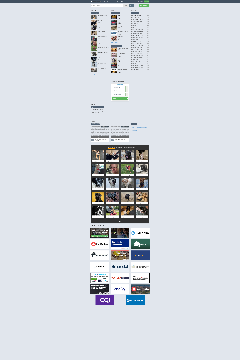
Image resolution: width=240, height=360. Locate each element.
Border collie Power (96, 189)
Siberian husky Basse (111, 189)
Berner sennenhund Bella (97, 216)
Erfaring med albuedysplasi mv (138, 67)
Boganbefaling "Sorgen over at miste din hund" (138, 37)
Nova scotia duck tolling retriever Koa (144, 189)
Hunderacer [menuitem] (117, 1)
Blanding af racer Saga (97, 175)
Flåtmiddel (134, 63)
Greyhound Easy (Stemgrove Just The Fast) (116, 216)
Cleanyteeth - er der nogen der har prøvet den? (138, 49)
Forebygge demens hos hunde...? (138, 55)
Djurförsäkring (134, 130)
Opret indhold (144, 5)
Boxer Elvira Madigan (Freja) (128, 175)
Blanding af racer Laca (97, 161)
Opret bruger (140, 1)
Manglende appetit (136, 69)
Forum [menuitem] (112, 1)
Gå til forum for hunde (95, 116)
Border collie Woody (140, 161)
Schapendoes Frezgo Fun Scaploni (143, 175)
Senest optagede (95, 13)
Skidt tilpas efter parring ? (138, 19)
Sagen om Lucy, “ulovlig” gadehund (138, 21)
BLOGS (93, 121)
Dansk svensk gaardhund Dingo (143, 216)
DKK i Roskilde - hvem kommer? (138, 65)
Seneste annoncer (115, 13)
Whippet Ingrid (110, 161)
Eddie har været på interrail (138, 47)
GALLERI (93, 10)
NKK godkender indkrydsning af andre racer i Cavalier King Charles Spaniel (138, 35)
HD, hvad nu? (135, 23)
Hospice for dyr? (136, 17)
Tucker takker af (135, 59)
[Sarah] (92, 140)
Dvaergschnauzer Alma (97, 203)
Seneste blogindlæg (95, 123)
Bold (133, 27)
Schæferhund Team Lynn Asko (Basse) (130, 161)
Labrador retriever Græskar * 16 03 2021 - (116, 203)
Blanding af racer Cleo (111, 175)
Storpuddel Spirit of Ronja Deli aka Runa (130, 216)
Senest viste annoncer (116, 45)
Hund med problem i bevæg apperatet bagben (138, 29)
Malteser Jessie (139, 203)
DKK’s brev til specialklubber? (138, 45)
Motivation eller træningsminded (138, 31)
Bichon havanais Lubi (126, 189)
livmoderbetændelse (136, 15)
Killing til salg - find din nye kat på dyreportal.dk (121, 137)
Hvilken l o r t (135, 25)
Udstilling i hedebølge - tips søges (138, 43)
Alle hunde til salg (114, 75)
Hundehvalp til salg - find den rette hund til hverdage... (102, 137)
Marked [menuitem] (108, 1)
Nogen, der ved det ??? (137, 61)
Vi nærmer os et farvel (137, 33)
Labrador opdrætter (136, 41)
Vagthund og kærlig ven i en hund (138, 57)
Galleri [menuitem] (103, 1)
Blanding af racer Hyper (127, 203)
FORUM (133, 10)
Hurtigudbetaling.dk (135, 126)
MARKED (113, 10)
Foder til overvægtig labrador (138, 53)
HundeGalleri (96, 1)
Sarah (95, 139)
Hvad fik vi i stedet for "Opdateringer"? (138, 51)
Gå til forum (133, 75)
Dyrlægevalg (135, 39)
